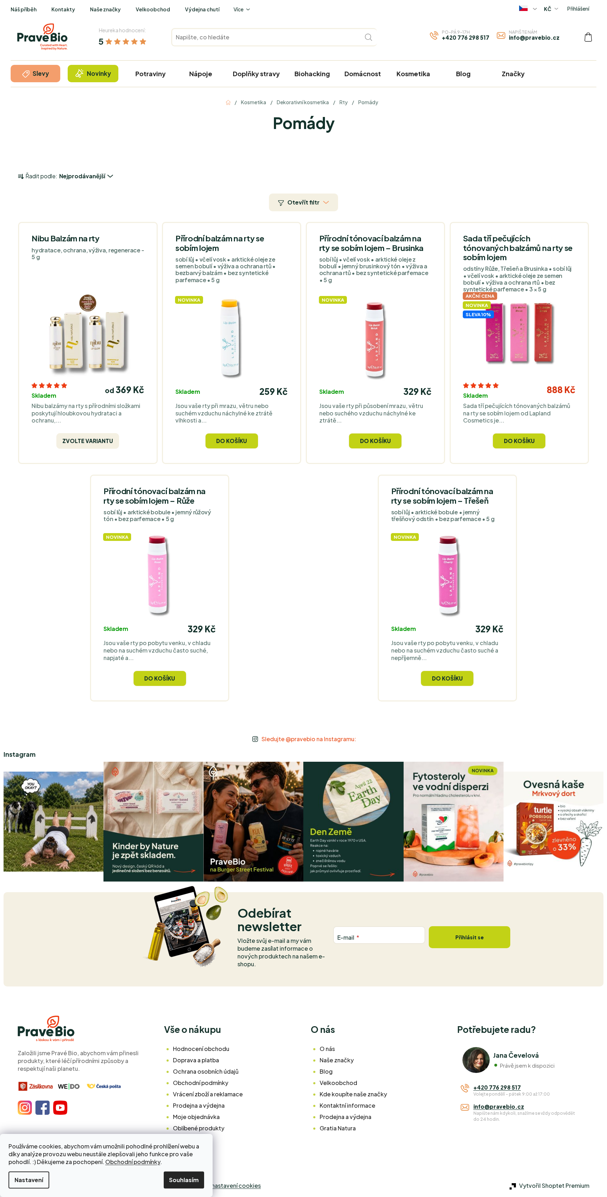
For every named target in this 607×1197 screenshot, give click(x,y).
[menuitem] (35, 73)
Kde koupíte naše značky (353, 1094)
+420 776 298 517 (465, 37)
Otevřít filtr (303, 202)
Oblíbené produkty (198, 1128)
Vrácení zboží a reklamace (208, 1094)
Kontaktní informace (347, 1105)
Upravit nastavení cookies (226, 1185)
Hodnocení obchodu (201, 1048)
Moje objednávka (196, 1116)
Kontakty (63, 9)
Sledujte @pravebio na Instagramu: (309, 739)
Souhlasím (184, 1180)
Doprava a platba (196, 1060)
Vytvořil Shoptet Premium (554, 1185)
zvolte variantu (87, 440)
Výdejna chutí (202, 9)
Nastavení (29, 1180)
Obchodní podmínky (132, 1161)
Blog (326, 1071)
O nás (327, 1048)
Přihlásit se (469, 937)
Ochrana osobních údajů (205, 1071)
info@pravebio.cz (534, 37)
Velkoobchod (153, 9)
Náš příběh (23, 9)
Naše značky (105, 9)
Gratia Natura (338, 1128)
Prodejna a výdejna (199, 1105)
